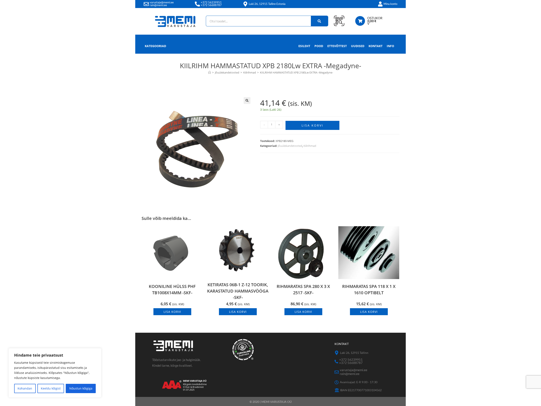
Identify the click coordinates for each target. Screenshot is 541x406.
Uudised (357, 46)
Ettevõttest (337, 46)
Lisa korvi (312, 125)
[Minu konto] (380, 4)
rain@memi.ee (158, 5)
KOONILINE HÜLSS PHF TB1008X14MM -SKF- (172, 289)
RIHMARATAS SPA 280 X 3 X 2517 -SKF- (303, 289)
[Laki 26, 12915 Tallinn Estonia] (245, 4)
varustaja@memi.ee (162, 2)
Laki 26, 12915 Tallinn (354, 352)
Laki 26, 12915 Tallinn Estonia (267, 3)
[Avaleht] (209, 72)
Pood (318, 46)
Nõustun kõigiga (80, 388)
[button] (247, 100)
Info (390, 46)
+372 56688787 (211, 5)
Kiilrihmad (309, 146)
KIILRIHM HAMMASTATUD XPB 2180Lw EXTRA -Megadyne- (296, 72)
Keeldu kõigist (51, 388)
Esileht (304, 46)
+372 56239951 (211, 2)
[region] (54, 373)
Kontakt (376, 46)
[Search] (319, 21)
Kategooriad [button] (155, 46)
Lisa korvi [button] (172, 312)
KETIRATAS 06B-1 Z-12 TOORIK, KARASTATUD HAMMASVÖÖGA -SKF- (237, 291)
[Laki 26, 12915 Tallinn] (337, 353)
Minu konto (390, 3)
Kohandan (25, 388)
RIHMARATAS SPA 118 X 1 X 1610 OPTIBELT (368, 289)
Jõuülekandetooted (290, 146)
